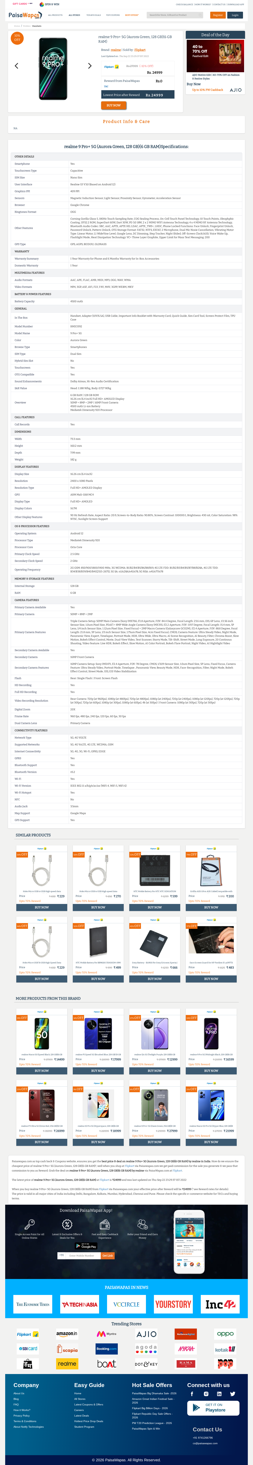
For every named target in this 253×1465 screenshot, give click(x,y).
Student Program (84, 1426)
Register (218, 15)
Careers (79, 1410)
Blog (16, 1398)
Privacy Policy (22, 1415)
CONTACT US (219, 4)
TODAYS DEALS (93, 15)
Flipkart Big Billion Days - (150, 1408)
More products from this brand (48, 998)
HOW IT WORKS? (203, 4)
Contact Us (207, 1429)
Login (235, 15)
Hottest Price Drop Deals (88, 1421)
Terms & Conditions (25, 1421)
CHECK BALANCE (184, 4)
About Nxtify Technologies (29, 1426)
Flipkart (140, 50)
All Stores (79, 1398)
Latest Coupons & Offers (88, 1404)
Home (77, 1393)
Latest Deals (81, 1415)
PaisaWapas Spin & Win (146, 1428)
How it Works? (22, 1410)
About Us (19, 1393)
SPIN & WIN (51, 4)
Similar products (33, 835)
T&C (106, 86)
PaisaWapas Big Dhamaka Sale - (154, 1393)
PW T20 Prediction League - (152, 1423)
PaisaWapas (115, 1460)
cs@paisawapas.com (205, 1443)
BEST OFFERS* (132, 15)
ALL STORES (74, 15)
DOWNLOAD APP (236, 4)
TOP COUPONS (113, 15)
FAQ (16, 1404)
